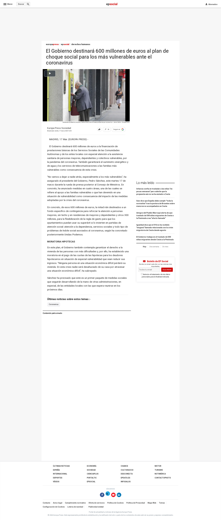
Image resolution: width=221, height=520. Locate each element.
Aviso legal (57, 503)
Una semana (154, 246)
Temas (162, 503)
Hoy (144, 246)
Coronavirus (53, 304)
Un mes (165, 246)
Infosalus (126, 481)
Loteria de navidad (75, 507)
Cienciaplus (92, 474)
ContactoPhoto (163, 477)
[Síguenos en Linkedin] (119, 495)
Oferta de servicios (97, 503)
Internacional (60, 474)
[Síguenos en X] (107, 495)
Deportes (57, 477)
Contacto (46, 503)
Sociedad (91, 470)
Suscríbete (167, 269)
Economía (91, 466)
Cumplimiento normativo (75, 503)
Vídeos (56, 481)
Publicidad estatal (96, 507)
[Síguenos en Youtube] (113, 495)
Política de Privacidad (135, 503)
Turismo (159, 470)
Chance (124, 466)
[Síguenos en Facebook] (102, 495)
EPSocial (91, 481)
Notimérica (160, 474)
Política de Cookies (115, 503)
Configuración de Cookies (54, 507)
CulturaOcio (127, 470)
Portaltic (92, 477)
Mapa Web (152, 503)
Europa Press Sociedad (59, 128)
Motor (158, 466)
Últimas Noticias (61, 466)
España (56, 470)
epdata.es (125, 477)
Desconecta (127, 474)
